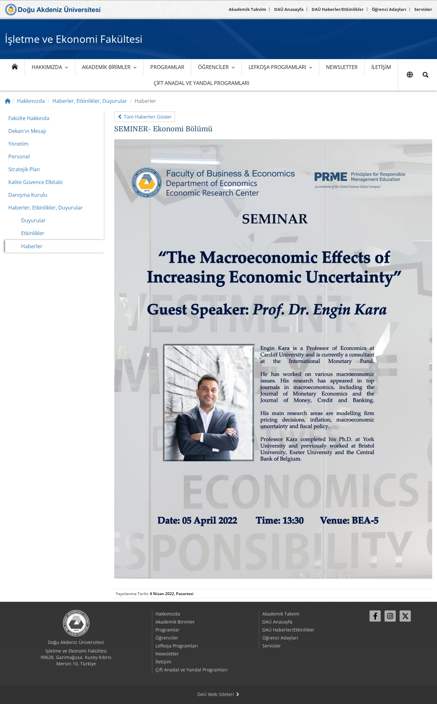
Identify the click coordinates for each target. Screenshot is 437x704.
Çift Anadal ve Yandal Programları (201, 83)
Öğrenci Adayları (389, 9)
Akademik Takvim (247, 9)
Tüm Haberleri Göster (147, 116)
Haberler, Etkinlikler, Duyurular (89, 100)
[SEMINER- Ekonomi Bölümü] (273, 361)
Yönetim (18, 143)
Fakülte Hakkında (28, 118)
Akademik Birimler (106, 67)
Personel (19, 156)
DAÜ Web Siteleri (216, 694)
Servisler (423, 9)
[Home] (8, 100)
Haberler (32, 246)
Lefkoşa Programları (277, 67)
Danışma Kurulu (27, 194)
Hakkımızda (47, 67)
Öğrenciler (213, 67)
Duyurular (33, 220)
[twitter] (405, 616)
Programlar (167, 67)
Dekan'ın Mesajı (27, 130)
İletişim (381, 67)
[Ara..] (425, 75)
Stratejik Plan (24, 169)
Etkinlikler (32, 233)
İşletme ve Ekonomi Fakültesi (73, 39)
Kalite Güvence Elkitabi (35, 182)
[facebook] (375, 616)
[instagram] (390, 616)
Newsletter (342, 67)
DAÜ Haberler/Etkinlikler (338, 9)
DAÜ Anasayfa (289, 9)
